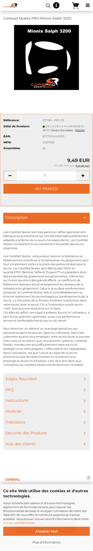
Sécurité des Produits (26, 433)
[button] (9, 176)
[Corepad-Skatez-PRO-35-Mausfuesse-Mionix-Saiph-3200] (46, 57)
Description (16, 217)
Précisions (15, 422)
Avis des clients (20, 443)
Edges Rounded (21, 378)
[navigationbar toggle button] (87, 5)
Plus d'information (46, 542)
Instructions (16, 400)
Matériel (13, 411)
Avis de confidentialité (19, 523)
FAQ (9, 389)
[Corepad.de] (8, 5)
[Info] (56, 6)
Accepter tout (46, 531)
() (68, 130)
